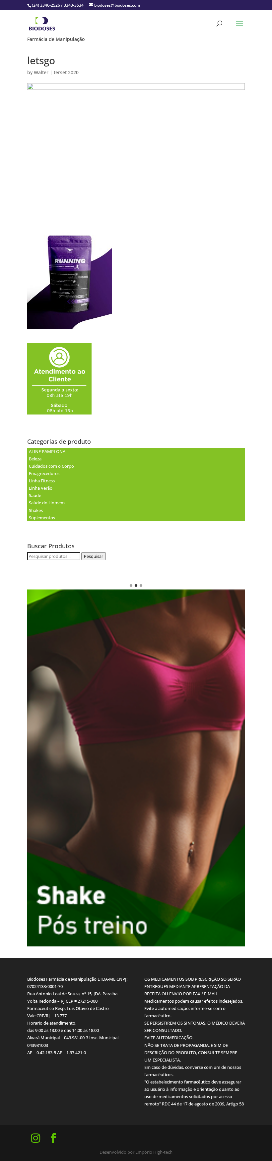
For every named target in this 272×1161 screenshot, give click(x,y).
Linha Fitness (42, 481)
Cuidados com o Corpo (51, 466)
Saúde (35, 495)
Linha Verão (40, 488)
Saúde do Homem (47, 503)
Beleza (35, 459)
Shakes (36, 510)
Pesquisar (93, 556)
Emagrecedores (44, 473)
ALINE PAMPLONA (47, 451)
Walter (41, 72)
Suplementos (42, 518)
